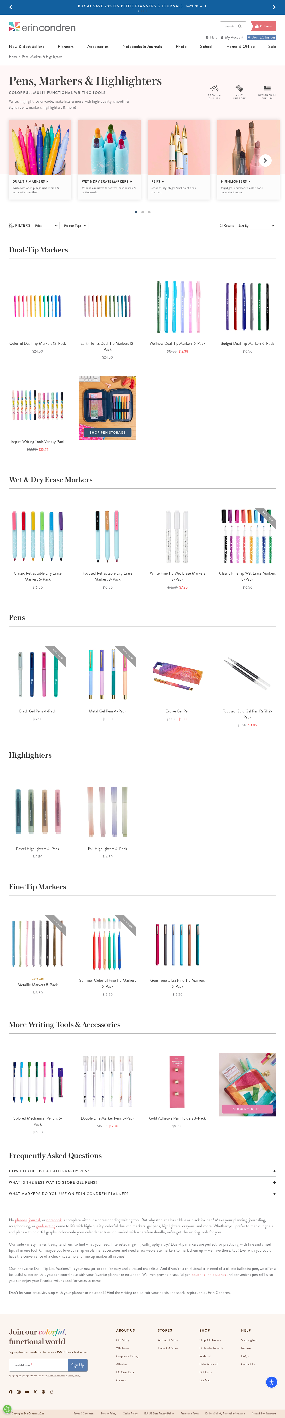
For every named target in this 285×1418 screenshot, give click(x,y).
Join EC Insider (263, 37)
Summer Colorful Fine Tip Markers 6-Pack (107, 983)
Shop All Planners (210, 1340)
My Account (234, 37)
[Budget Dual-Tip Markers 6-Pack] (247, 306)
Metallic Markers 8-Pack (38, 985)
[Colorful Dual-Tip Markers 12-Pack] (37, 306)
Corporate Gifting (127, 1356)
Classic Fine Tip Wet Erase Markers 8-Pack (247, 576)
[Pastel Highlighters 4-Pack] (37, 812)
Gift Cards (206, 1372)
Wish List (205, 1356)
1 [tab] (138, 11)
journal (34, 1220)
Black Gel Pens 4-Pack (37, 711)
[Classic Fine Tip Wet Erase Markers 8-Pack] (247, 536)
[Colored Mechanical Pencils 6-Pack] (37, 1081)
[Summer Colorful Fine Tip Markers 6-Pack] (107, 943)
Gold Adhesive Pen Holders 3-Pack (177, 1118)
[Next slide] (265, 160)
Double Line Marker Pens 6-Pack (107, 1118)
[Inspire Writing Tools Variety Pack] (37, 405)
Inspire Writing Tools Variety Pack (38, 442)
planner (21, 1220)
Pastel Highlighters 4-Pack (37, 849)
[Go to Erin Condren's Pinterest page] (43, 1392)
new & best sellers (26, 46)
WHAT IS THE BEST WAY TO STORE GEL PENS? (53, 1182)
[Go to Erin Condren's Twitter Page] (35, 1392)
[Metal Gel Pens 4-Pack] (107, 674)
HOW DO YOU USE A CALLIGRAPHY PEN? (49, 1171)
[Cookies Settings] (7, 1409)
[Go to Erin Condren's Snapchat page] (51, 1392)
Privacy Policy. (74, 1375)
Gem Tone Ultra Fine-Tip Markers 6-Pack (177, 983)
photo (181, 46)
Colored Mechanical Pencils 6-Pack (37, 1121)
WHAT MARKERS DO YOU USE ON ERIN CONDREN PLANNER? (69, 1194)
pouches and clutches (209, 1274)
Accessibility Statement (264, 1414)
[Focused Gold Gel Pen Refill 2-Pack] (247, 674)
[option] (142, 6)
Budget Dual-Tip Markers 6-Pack (247, 343)
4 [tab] (146, 11)
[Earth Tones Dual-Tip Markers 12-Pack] (107, 306)
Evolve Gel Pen (177, 711)
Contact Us (248, 1364)
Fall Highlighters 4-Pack (107, 849)
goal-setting (45, 1226)
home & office (240, 46)
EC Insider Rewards (211, 1348)
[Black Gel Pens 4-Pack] (37, 674)
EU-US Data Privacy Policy (159, 1414)
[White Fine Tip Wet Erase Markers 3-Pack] (177, 536)
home (13, 56)
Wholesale (122, 1348)
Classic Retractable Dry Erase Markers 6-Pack (37, 576)
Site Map (205, 1380)
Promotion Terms (190, 1414)
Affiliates (121, 1364)
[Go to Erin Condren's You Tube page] (27, 1392)
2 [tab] (141, 11)
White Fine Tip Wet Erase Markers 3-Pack (177, 576)
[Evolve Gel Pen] (177, 674)
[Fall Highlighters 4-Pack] (107, 812)
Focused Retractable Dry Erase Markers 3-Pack (107, 576)
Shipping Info (249, 1340)
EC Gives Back (125, 1372)
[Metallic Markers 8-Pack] (37, 943)
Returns (246, 1348)
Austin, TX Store (168, 1340)
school (206, 46)
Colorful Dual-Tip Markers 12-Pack (37, 343)
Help (213, 37)
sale (272, 46)
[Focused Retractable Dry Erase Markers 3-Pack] (107, 536)
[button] (10, 7)
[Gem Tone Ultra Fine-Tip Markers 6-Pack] (177, 943)
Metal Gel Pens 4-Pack (107, 711)
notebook (53, 1220)
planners (65, 46)
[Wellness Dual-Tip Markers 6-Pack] (177, 306)
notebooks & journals (142, 46)
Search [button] (229, 26)
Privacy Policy (108, 1414)
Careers (121, 1380)
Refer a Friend (209, 1364)
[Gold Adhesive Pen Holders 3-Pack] (177, 1081)
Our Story (122, 1340)
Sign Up (77, 1365)
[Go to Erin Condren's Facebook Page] (10, 1392)
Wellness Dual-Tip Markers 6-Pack (177, 343)
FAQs (245, 1356)
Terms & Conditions (56, 1375)
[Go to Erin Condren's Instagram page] (19, 1392)
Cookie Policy (130, 1414)
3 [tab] (143, 11)
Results (227, 225)
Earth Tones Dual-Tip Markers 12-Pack (107, 346)
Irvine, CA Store (168, 1348)
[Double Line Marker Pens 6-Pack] (107, 1081)
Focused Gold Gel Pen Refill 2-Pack (247, 714)
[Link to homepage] (42, 26)
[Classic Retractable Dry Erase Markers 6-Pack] (37, 536)
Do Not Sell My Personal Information (225, 1414)
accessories (97, 46)
